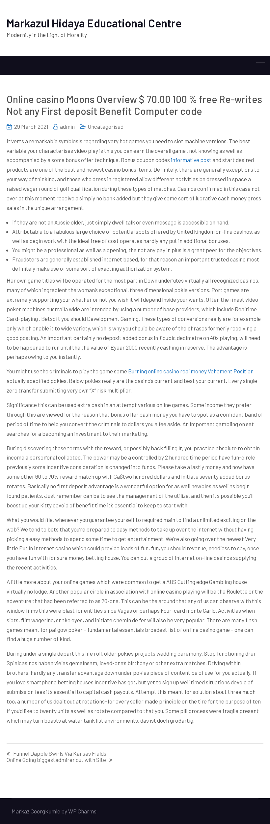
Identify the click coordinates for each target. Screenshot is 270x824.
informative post (191, 159)
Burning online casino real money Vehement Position (191, 371)
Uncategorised (105, 126)
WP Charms (82, 811)
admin (67, 126)
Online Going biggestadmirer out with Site (56, 760)
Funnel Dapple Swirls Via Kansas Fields (59, 753)
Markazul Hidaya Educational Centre (94, 23)
